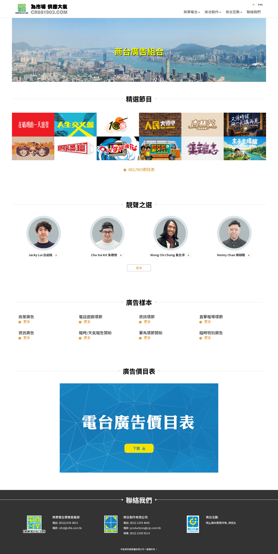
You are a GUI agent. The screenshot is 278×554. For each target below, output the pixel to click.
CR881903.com (41, 9)
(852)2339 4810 (68, 522)
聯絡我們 (254, 11)
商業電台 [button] (190, 11)
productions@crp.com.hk (145, 528)
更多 (139, 268)
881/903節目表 (141, 169)
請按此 (232, 522)
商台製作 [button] (211, 11)
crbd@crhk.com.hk (70, 528)
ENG (260, 4)
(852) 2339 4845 (140, 522)
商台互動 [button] (233, 11)
